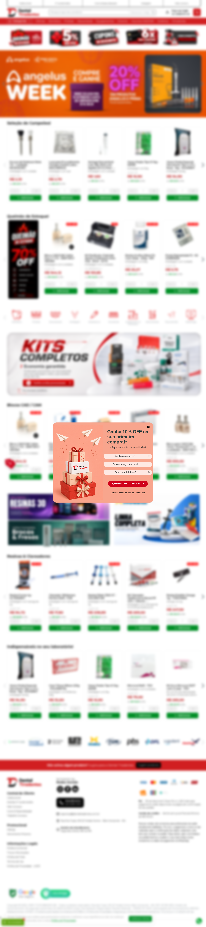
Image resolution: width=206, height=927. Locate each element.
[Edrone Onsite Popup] (103, 463)
